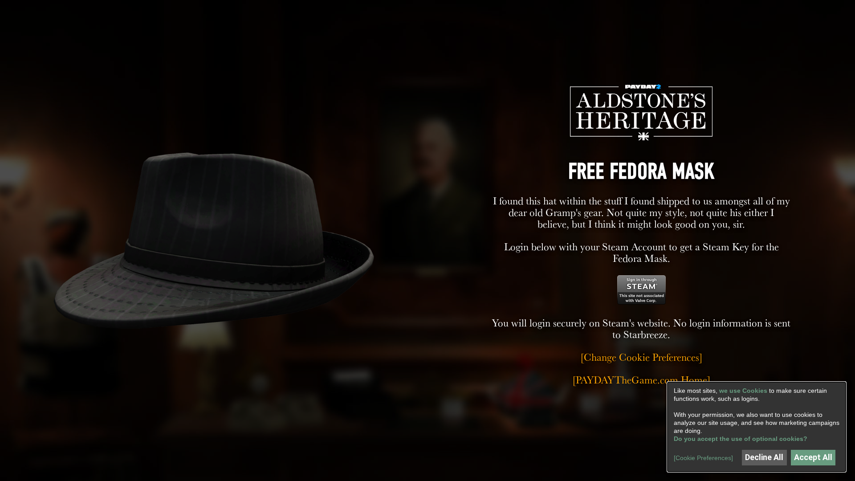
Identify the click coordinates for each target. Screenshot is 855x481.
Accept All (813, 457)
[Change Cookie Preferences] (641, 357)
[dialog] (756, 427)
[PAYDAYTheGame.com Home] (641, 379)
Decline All (764, 457)
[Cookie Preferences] (703, 457)
